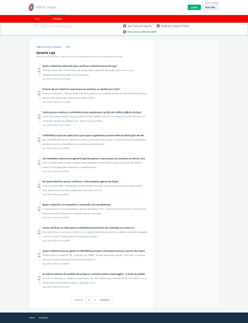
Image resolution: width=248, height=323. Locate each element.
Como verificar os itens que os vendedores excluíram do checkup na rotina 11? (88, 227)
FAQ (68, 46)
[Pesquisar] (37, 26)
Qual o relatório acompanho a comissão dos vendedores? (76, 204)
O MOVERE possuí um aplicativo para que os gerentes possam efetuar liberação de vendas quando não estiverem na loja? (113, 135)
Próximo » (105, 299)
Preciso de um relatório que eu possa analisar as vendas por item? (81, 89)
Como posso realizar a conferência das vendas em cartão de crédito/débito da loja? (92, 112)
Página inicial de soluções (49, 46)
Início (37, 18)
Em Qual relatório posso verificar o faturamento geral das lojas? (80, 181)
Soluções (57, 18)
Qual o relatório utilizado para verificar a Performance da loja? (79, 66)
